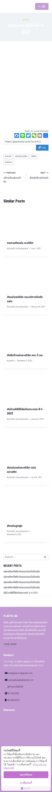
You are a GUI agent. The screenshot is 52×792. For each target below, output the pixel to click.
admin (11, 360)
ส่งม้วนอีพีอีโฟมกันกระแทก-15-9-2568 (20, 593)
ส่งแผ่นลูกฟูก (14, 526)
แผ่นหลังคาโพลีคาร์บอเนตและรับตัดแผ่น (21, 571)
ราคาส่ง (8, 156)
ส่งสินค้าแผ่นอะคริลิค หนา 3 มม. (25, 355)
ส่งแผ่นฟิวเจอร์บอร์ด (39, 175)
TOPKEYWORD (10, 644)
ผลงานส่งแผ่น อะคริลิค (20, 243)
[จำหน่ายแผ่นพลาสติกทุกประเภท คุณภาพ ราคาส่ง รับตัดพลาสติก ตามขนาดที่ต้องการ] (7, 6)
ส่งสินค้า (26, 20)
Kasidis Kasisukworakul (18, 248)
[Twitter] (28, 136)
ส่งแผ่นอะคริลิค (21, 156)
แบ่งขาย (8, 162)
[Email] (40, 136)
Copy (43, 147)
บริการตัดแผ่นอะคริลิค (12, 177)
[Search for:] (26, 557)
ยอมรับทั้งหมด (26, 774)
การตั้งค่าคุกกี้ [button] (26, 782)
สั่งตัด (33, 156)
